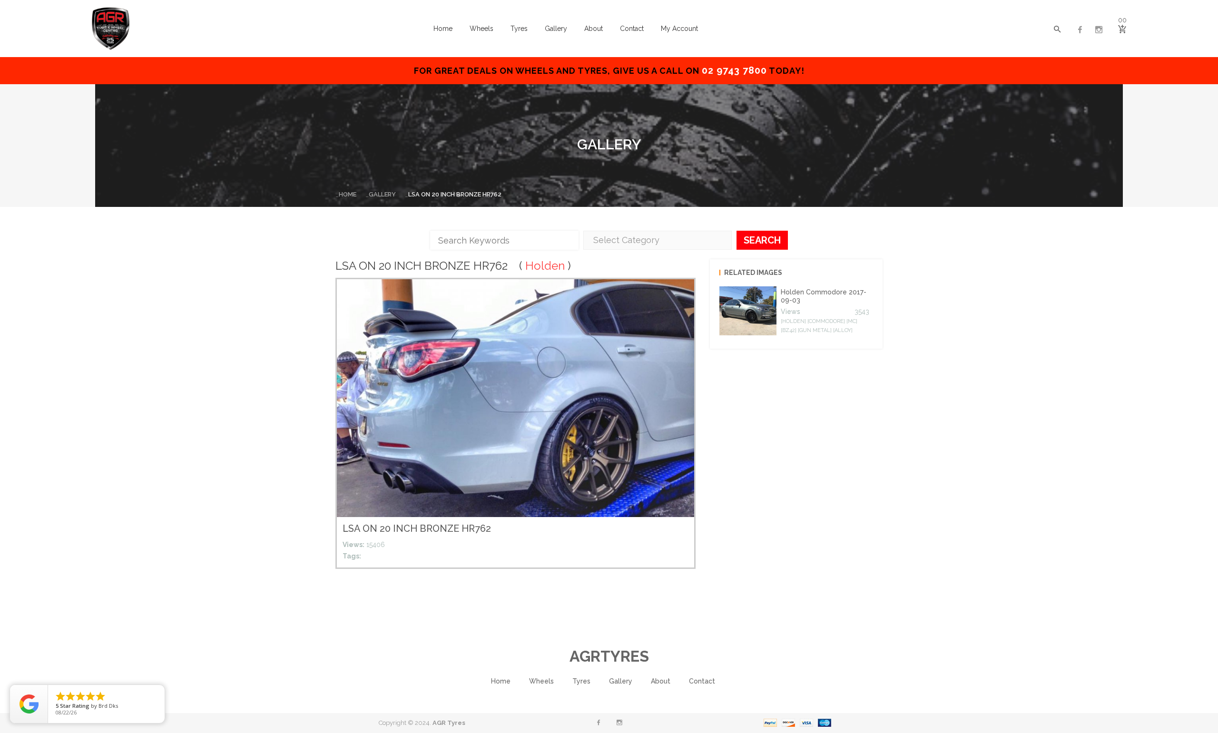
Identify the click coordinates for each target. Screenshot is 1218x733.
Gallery (556, 28)
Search (762, 240)
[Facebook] (1080, 30)
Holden (545, 266)
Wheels (481, 28)
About (593, 28)
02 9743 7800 (734, 70)
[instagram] (1099, 30)
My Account (679, 28)
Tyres (519, 28)
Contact (632, 28)
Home (442, 28)
